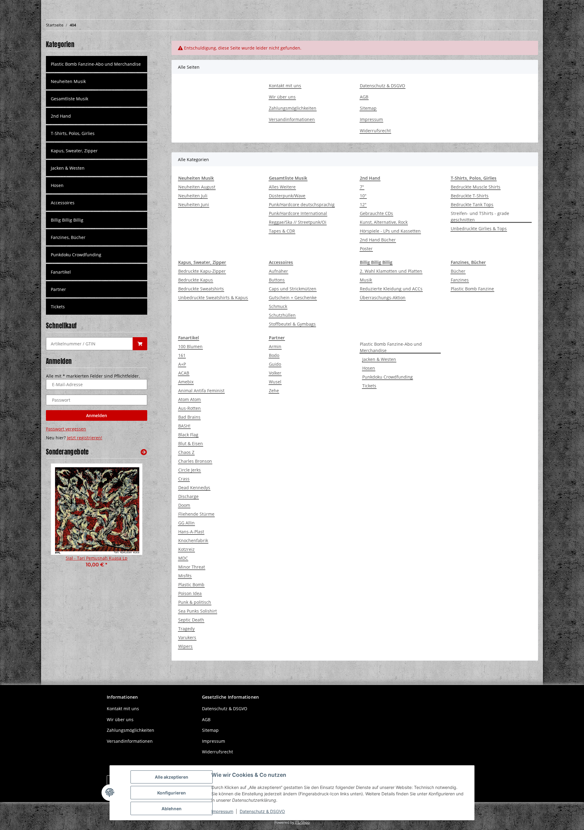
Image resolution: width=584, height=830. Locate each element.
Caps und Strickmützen (292, 289)
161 (182, 355)
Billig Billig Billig (67, 220)
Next (132, 519)
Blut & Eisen (190, 443)
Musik (366, 280)
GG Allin (186, 523)
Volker (275, 373)
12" (363, 204)
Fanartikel (61, 272)
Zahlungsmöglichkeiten (292, 108)
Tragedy (186, 628)
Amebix (185, 382)
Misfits (185, 576)
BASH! (184, 426)
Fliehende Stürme (196, 514)
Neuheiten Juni (193, 204)
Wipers (185, 646)
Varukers (187, 637)
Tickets (369, 386)
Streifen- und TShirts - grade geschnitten (480, 216)
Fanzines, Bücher (68, 237)
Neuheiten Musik (68, 81)
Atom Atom (189, 399)
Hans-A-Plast (191, 531)
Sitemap (368, 108)
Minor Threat (191, 567)
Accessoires (63, 203)
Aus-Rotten (189, 408)
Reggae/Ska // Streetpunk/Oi (297, 222)
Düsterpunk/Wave (287, 196)
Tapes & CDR (282, 231)
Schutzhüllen (282, 315)
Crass (183, 479)
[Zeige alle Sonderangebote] (144, 452)
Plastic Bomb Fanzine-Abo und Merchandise (391, 347)
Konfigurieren (171, 792)
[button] (96, 81)
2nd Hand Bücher (378, 240)
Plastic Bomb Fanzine (472, 289)
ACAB (183, 373)
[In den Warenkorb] (140, 343)
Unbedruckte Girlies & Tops (479, 228)
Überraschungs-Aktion (382, 297)
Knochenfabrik (193, 540)
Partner (58, 289)
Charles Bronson (195, 461)
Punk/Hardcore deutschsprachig (302, 204)
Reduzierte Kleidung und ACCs (391, 289)
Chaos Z (186, 452)
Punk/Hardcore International (298, 213)
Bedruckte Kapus (195, 280)
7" (362, 187)
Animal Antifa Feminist (201, 390)
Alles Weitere (282, 187)
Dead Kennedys (194, 487)
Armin (275, 346)
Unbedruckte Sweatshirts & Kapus (213, 297)
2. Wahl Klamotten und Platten (391, 271)
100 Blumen (190, 346)
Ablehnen (172, 808)
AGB (364, 97)
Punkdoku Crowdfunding (387, 377)
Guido (275, 364)
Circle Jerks (189, 470)
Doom (184, 505)
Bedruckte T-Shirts (469, 196)
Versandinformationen (292, 119)
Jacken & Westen (379, 359)
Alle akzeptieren (171, 777)
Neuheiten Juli (192, 196)
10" (363, 196)
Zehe (274, 390)
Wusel (275, 382)
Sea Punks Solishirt (197, 611)
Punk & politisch (194, 602)
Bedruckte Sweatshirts (201, 289)
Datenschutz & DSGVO (382, 85)
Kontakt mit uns (285, 85)
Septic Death (191, 620)
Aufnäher (278, 271)
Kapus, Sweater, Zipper (74, 151)
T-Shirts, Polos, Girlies (73, 133)
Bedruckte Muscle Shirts (475, 187)
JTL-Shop (302, 822)
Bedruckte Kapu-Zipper (202, 271)
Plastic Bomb (191, 584)
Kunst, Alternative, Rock (384, 222)
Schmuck (278, 306)
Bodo (274, 355)
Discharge (188, 496)
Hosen (368, 368)
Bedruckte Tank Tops (472, 204)
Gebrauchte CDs (376, 213)
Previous (61, 519)
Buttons (277, 280)
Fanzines (460, 280)
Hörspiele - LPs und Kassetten (390, 231)
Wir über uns (282, 97)
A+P (182, 364)
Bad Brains (189, 417)
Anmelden (96, 415)
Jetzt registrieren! (84, 438)
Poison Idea (190, 593)
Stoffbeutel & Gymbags (292, 324)
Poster (366, 248)
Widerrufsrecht (375, 130)
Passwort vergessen (66, 429)
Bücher (458, 271)
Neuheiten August (196, 187)
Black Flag (188, 434)
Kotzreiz (186, 549)
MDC (183, 558)
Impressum (371, 119)
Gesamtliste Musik (69, 99)
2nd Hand (61, 116)
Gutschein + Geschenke (293, 297)
